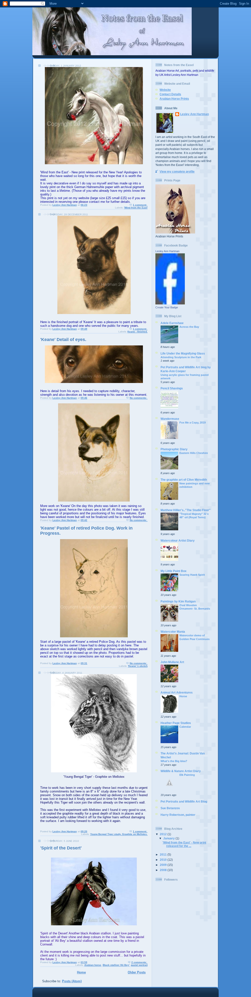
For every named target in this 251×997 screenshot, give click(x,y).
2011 (163, 854)
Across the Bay (189, 326)
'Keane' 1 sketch (138, 666)
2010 (163, 859)
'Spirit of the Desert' (61, 848)
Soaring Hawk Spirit (192, 574)
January (169, 838)
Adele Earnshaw (172, 323)
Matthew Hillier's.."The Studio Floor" (186, 510)
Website (165, 89)
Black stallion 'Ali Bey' (116, 965)
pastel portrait (139, 965)
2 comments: (139, 962)
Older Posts (137, 972)
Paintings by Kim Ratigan (178, 601)
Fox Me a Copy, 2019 (192, 422)
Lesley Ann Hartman (194, 114)
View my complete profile (177, 171)
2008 (163, 870)
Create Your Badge (166, 307)
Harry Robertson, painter (178, 814)
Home (81, 972)
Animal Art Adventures (177, 692)
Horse (183, 696)
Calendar (185, 726)
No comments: (139, 397)
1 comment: (140, 205)
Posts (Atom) (72, 981)
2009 (163, 864)
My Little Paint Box (174, 571)
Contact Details (170, 94)
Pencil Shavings (172, 388)
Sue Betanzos (170, 808)
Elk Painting (187, 774)
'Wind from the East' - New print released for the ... (184, 844)
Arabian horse (92, 965)
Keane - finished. (137, 331)
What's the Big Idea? (174, 761)
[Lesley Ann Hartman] (170, 303)
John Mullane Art (172, 662)
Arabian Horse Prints (174, 98)
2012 (163, 834)
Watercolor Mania (173, 631)
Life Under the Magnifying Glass (183, 353)
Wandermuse (170, 418)
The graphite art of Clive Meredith (184, 479)
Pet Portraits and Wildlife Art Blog (184, 801)
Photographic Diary (174, 449)
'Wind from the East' (136, 207)
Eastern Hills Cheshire (193, 452)
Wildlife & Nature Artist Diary (181, 771)
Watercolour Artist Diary (178, 540)
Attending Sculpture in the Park (181, 357)
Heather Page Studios (176, 722)
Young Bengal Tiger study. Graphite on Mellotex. (119, 834)
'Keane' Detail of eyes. (63, 339)
